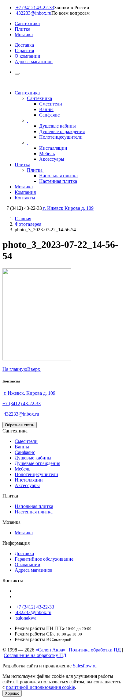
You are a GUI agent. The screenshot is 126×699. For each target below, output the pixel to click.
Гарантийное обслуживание (44, 559)
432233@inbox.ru (33, 13)
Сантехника (27, 23)
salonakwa (25, 617)
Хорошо (12, 693)
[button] (17, 74)
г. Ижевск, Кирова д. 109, (29, 393)
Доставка (24, 45)
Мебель (47, 153)
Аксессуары (51, 159)
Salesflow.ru (85, 665)
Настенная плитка (58, 181)
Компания (25, 192)
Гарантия (24, 50)
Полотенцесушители (61, 137)
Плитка (22, 29)
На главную (14, 369)
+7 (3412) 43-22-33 (34, 7)
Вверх (34, 369)
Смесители (50, 103)
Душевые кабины (57, 126)
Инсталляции (53, 148)
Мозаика (24, 34)
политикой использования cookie (40, 687)
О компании (27, 56)
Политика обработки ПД (95, 649)
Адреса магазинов (34, 61)
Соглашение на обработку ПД (35, 655)
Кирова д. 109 (68, 208)
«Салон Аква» (50, 649)
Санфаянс (49, 114)
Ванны (46, 109)
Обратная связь (19, 425)
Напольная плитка (58, 175)
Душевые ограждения (62, 131)
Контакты (25, 197)
